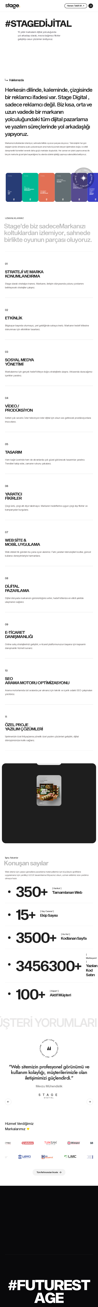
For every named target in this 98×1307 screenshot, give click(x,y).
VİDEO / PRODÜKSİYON (19, 407)
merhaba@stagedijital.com (38, 1238)
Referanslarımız (82, 1224)
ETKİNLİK (13, 317)
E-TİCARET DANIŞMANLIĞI (19, 634)
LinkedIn (43, 1272)
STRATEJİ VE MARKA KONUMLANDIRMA (24, 273)
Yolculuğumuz (30, 1224)
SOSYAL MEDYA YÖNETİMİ (19, 361)
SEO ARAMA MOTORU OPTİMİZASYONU (37, 680)
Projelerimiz (63, 1224)
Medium (57, 1272)
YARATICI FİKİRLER (13, 496)
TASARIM (13, 452)
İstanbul (11, 1215)
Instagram (11, 1272)
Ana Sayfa (12, 1224)
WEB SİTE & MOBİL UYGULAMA (22, 542)
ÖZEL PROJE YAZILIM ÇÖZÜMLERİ (24, 726)
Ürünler (47, 1224)
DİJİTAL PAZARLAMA (17, 588)
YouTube (27, 1272)
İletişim (32, 1230)
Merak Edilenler (15, 1230)
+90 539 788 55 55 (16, 1245)
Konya (25, 1215)
